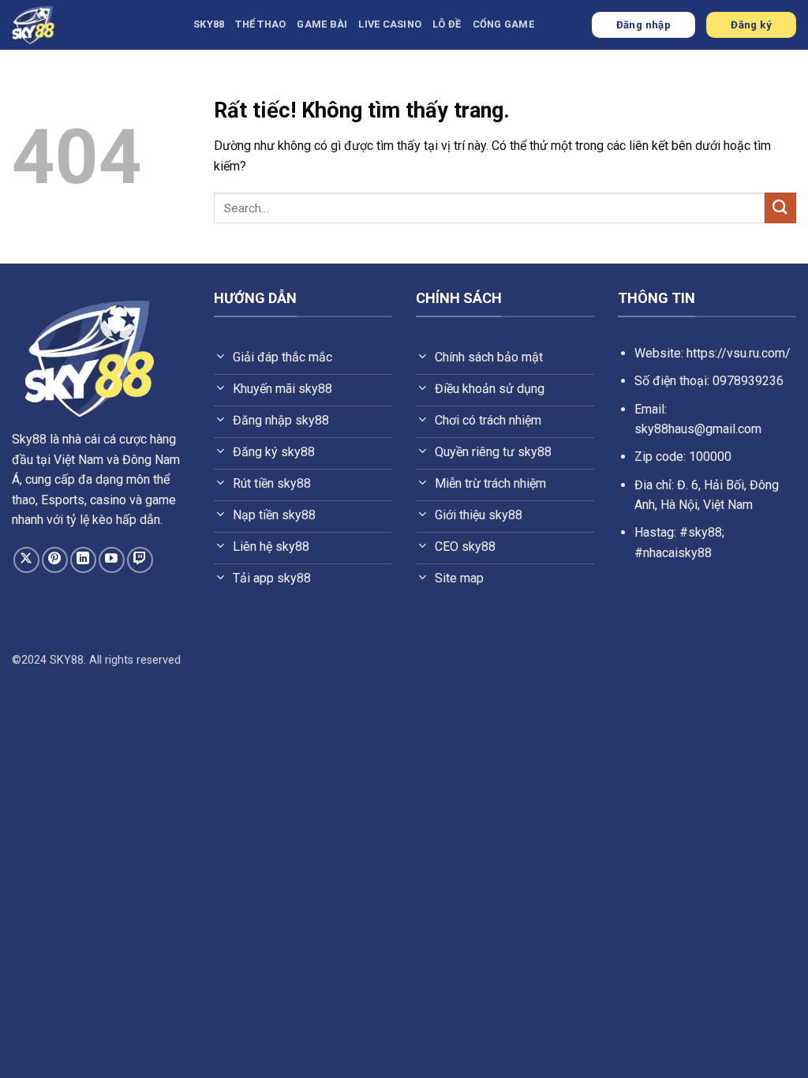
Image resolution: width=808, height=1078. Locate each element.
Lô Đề (446, 24)
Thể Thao (260, 24)
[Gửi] (780, 208)
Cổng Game (503, 24)
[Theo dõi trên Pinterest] (55, 560)
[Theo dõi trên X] (26, 560)
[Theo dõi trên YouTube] (112, 560)
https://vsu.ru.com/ (738, 353)
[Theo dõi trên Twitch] (140, 560)
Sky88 (29, 439)
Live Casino (389, 24)
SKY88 (208, 24)
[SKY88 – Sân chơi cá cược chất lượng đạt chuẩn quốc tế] (91, 25)
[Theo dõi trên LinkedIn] (83, 560)
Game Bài (322, 24)
